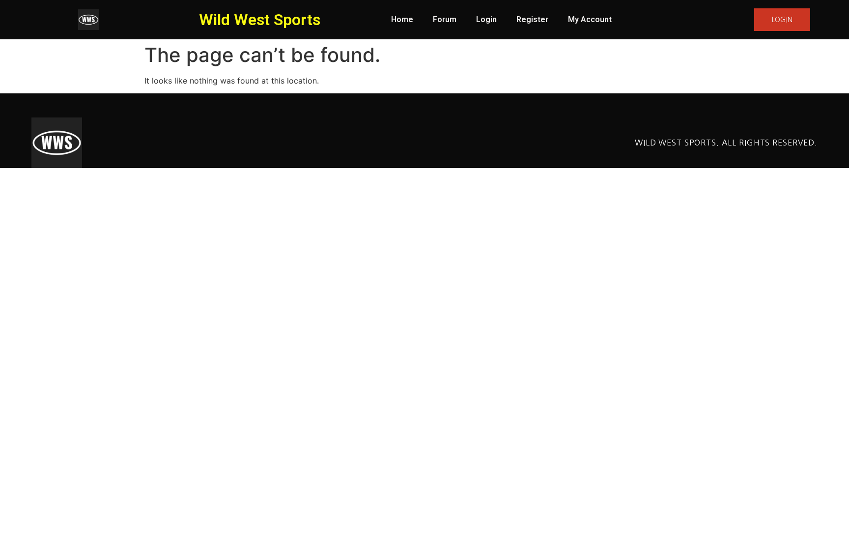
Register (532, 19)
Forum (444, 19)
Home (402, 19)
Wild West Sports (259, 19)
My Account (590, 19)
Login (486, 19)
